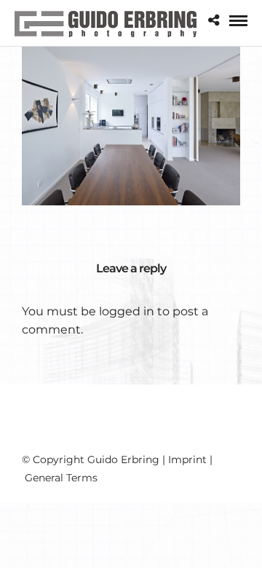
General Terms (61, 477)
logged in (126, 311)
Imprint (187, 459)
